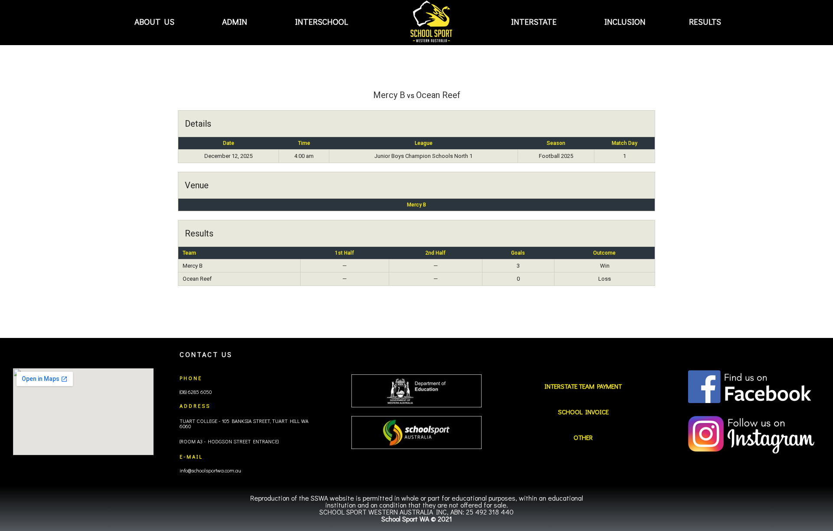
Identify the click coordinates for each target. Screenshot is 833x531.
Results (705, 21)
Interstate (534, 21)
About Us (154, 21)
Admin (234, 21)
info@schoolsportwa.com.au (210, 470)
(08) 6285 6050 (196, 391)
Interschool (321, 21)
